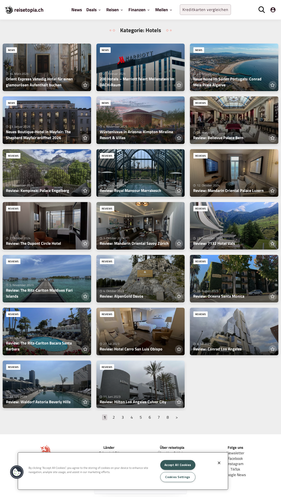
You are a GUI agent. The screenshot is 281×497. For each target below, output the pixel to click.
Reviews (200, 103)
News (76, 9)
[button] (17, 472)
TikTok (235, 469)
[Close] (219, 463)
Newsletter (235, 453)
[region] (123, 471)
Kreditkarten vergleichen (205, 10)
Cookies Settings (177, 477)
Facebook (235, 458)
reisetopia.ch (28, 10)
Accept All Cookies (177, 464)
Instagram (235, 463)
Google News (235, 474)
